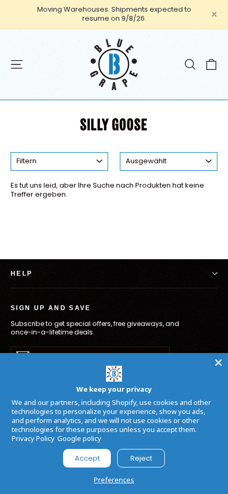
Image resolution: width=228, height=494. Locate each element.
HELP (21, 273)
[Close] (218, 362)
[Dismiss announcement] (214, 14)
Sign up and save (51, 307)
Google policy (79, 438)
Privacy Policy (33, 438)
